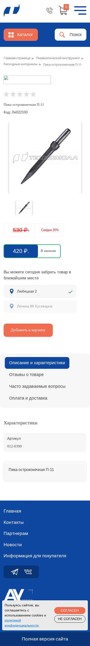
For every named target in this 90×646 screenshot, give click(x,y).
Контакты (14, 522)
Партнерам (16, 533)
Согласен (70, 610)
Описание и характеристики (37, 362)
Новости (13, 544)
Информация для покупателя (35, 555)
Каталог (25, 34)
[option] (45, 158)
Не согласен (70, 619)
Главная (12, 511)
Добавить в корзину (28, 330)
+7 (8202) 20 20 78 (50, 10)
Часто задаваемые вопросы (37, 386)
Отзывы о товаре (26, 374)
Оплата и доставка (28, 398)
